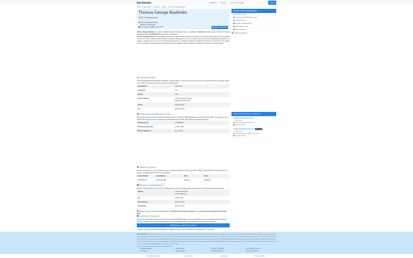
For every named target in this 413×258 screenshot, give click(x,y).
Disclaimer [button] (224, 256)
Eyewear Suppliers (217, 251)
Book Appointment (241, 26)
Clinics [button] (222, 3)
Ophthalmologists (146, 248)
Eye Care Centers (252, 251)
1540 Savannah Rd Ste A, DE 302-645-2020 (245, 121)
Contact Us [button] (188, 256)
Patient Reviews (240, 29)
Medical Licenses (240, 20)
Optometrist (147, 7)
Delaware (157, 7)
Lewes (164, 7)
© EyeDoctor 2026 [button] (153, 256)
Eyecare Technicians (217, 248)
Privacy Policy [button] (259, 256)
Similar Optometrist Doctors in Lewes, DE (247, 114)
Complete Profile (240, 14)
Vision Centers (180, 251)
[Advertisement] (183, 60)
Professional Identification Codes (246, 17)
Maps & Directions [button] (220, 27)
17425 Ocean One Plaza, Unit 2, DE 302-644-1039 (248, 132)
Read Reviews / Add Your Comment (183, 225)
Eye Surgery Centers (253, 248)
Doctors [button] (213, 3)
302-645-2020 (145, 27)
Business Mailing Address (243, 23)
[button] (147, 122)
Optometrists (180, 248)
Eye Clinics (143, 251)
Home (139, 7)
